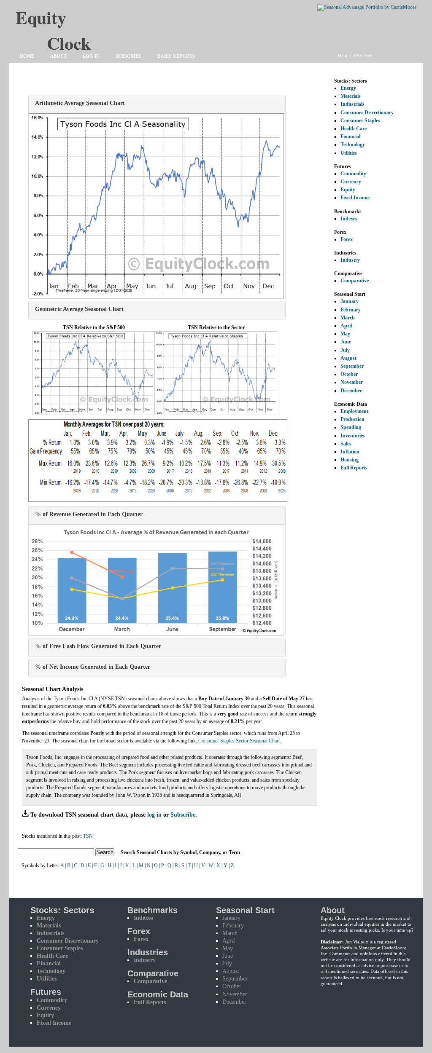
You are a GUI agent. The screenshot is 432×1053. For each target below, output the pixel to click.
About (58, 56)
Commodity (353, 174)
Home (26, 56)
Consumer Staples (360, 120)
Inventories (352, 436)
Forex (346, 239)
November (351, 382)
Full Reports (353, 468)
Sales (345, 444)
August (348, 358)
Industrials (352, 104)
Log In (91, 56)
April (346, 326)
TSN (88, 836)
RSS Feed (363, 55)
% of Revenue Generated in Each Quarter (89, 514)
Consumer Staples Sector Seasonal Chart (239, 741)
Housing (349, 460)
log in (154, 814)
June (345, 342)
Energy (348, 88)
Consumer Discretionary (367, 112)
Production (352, 419)
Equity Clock (69, 21)
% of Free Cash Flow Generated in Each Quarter (98, 646)
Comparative (354, 281)
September (352, 366)
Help (342, 55)
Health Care (353, 128)
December (351, 391)
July (345, 350)
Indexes (348, 219)
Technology (352, 144)
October (349, 374)
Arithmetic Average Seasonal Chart (80, 102)
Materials (350, 96)
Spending (350, 427)
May (345, 334)
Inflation (349, 452)
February (350, 310)
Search (104, 852)
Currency (350, 182)
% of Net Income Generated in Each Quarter (92, 666)
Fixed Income (355, 198)
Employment (354, 411)
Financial (350, 136)
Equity (347, 190)
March (347, 318)
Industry (350, 260)
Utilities (348, 153)
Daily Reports (176, 56)
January (349, 301)
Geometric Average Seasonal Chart (79, 308)
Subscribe (128, 56)
